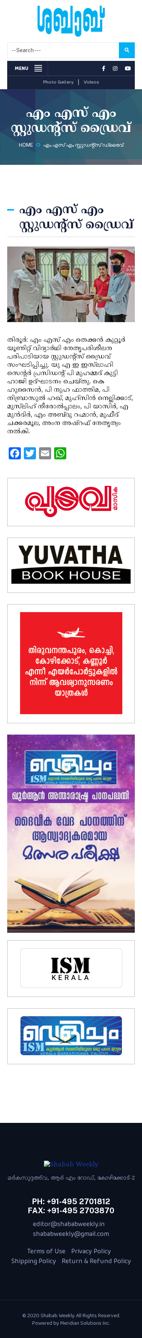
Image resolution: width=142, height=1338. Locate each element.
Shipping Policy (33, 1261)
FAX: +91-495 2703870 (71, 1210)
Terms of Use (46, 1251)
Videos (91, 82)
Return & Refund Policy (96, 1261)
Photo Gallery (58, 82)
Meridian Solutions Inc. (85, 1323)
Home (26, 145)
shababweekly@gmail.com (71, 1234)
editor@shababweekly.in (69, 1224)
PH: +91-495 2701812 (71, 1201)
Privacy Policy (91, 1251)
